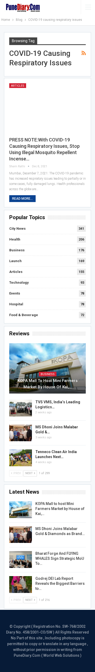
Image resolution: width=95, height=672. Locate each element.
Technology (19, 283)
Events (14, 293)
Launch (15, 261)
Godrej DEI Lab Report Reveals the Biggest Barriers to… (60, 583)
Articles (17, 85)
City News (17, 228)
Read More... (22, 198)
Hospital (16, 304)
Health (14, 239)
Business (17, 250)
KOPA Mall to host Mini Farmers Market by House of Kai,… (47, 383)
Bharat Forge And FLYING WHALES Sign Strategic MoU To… (59, 558)
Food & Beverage (23, 315)
